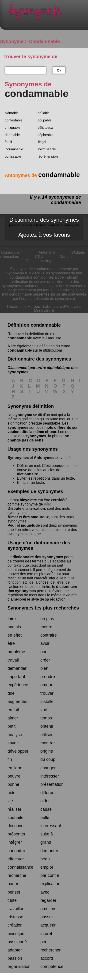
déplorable (45, 135)
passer (46, 917)
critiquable (12, 127)
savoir (13, 743)
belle (44, 817)
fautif (8, 142)
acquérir (48, 925)
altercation (35, 508)
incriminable (14, 149)
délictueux (45, 127)
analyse (15, 734)
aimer (13, 718)
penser (14, 892)
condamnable (20, 338)
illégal (42, 142)
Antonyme (46, 252)
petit (11, 726)
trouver (47, 693)
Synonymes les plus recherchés (43, 607)
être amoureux (36, 517)
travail (13, 660)
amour (46, 684)
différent (48, 792)
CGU (39, 257)
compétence (51, 966)
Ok (59, 70)
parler (13, 883)
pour (44, 652)
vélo (47, 504)
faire (12, 618)
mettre (46, 627)
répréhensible (48, 156)
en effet (15, 635)
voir (43, 709)
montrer (47, 743)
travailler (15, 908)
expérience (18, 684)
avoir (45, 643)
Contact (65, 257)
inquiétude (30, 525)
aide (11, 792)
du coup (47, 759)
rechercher (50, 950)
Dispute (14, 508)
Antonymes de (42, 175)
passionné (17, 941)
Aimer (13, 517)
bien (44, 668)
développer (18, 751)
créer (45, 660)
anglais (14, 627)
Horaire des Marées (23, 307)
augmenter (18, 701)
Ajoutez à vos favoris (44, 235)
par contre (49, 875)
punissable (13, 156)
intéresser (49, 776)
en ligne (15, 768)
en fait (13, 709)
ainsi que (16, 933)
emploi (46, 867)
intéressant (50, 825)
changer (48, 768)
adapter (15, 950)
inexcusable (47, 149)
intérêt (46, 933)
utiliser (46, 734)
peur (44, 941)
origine (46, 751)
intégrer (15, 842)
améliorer (49, 908)
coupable (44, 120)
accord (46, 958)
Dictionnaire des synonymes (44, 222)
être (11, 643)
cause (46, 809)
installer (47, 701)
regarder (48, 900)
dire (11, 693)
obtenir (46, 726)
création (15, 925)
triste (12, 900)
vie (10, 800)
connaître (16, 850)
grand (45, 842)
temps (46, 718)
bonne (13, 784)
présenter (16, 834)
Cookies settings (39, 261)
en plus (47, 618)
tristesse (15, 917)
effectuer (16, 859)
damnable (12, 135)
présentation (52, 784)
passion (15, 958)
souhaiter (16, 817)
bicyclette (28, 500)
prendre (47, 676)
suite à (46, 834)
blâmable (12, 113)
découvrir (16, 825)
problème (16, 652)
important (16, 676)
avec (44, 892)
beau (45, 859)
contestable (13, 120)
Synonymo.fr (47, 13)
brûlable (44, 113)
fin (10, 759)
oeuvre (14, 776)
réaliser (14, 809)
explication (50, 883)
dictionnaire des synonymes (38, 557)
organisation (19, 966)
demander (17, 668)
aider (45, 800)
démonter (49, 850)
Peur (12, 525)
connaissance (20, 867)
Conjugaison (12, 252)
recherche (17, 875)
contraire (48, 635)
